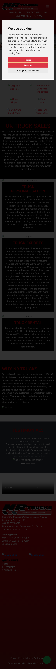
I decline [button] (28, 65)
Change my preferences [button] (28, 70)
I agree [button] (28, 60)
